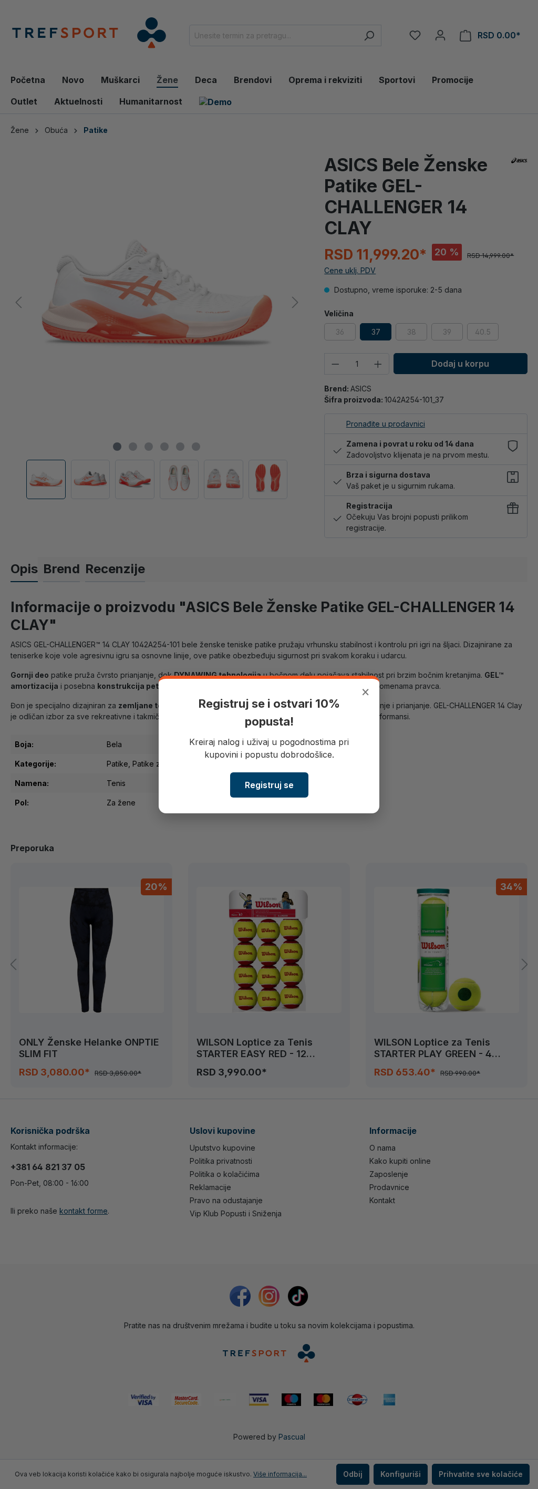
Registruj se (269, 785)
